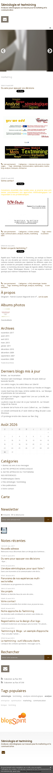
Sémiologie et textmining (18, 4)
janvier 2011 (6, 346)
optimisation (39, 166)
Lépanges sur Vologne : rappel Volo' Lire (17, 396)
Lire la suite (43, 296)
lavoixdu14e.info (7, 381)
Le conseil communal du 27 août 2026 (16, 410)
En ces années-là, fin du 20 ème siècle (16, 387)
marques (14, 168)
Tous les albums (6, 320)
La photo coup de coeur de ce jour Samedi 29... (20, 402)
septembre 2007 (8, 356)
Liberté (35, 384)
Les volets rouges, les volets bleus (15, 384)
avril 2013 (5, 339)
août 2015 (5, 336)
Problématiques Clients (10, 478)
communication (28, 166)
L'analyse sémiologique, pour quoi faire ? (22, 568)
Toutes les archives (7, 363)
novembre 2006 (7, 359)
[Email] (5, 19)
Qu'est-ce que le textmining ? (14, 248)
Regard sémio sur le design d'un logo (20, 621)
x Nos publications (8, 485)
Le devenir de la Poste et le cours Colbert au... (20, 407)
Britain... (4, 375)
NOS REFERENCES (8, 475)
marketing (34, 233)
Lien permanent (9, 164)
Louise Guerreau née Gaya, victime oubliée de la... (21, 391)
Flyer (25, 142)
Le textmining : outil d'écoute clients (20, 640)
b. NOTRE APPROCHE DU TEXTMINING (17, 472)
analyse (7, 168)
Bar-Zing (34, 416)
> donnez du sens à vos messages (15, 465)
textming (15, 285)
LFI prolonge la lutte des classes (14, 416)
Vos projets (7, 591)
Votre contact (7, 180)
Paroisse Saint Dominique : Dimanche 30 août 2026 (22, 378)
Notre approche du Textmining (17, 611)
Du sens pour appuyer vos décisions (17, 88)
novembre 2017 (7, 333)
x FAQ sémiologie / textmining (13, 482)
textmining (17, 696)
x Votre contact (33, 231)
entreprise (23, 168)
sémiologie (17, 166)
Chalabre (45, 407)
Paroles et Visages (43, 387)
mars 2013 (5, 343)
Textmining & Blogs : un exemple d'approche (24, 630)
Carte (5, 496)
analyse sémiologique (33, 696)
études (26, 233)
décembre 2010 (7, 349)
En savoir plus (15, 771)
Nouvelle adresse (10, 548)
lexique (4, 705)
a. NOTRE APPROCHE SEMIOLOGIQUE (17, 468)
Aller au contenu (7, 2)
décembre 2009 (7, 352)
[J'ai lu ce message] (51, 767)
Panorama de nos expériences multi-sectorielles (20, 580)
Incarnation (15, 375)
